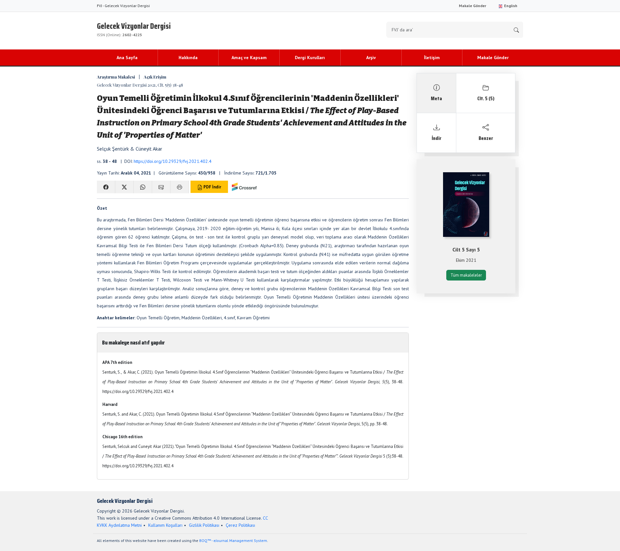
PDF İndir (211, 187)
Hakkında (188, 57)
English (510, 5)
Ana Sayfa (127, 57)
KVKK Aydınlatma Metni (119, 525)
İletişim (432, 57)
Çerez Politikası (240, 525)
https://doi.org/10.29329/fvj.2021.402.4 (173, 161)
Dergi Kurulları (310, 57)
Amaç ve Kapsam (249, 57)
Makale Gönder (472, 5)
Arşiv (371, 57)
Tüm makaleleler (466, 275)
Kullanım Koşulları (165, 525)
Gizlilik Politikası (204, 525)
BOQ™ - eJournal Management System (233, 540)
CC (265, 518)
